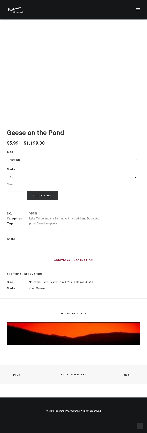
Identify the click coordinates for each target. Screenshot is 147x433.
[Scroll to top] (140, 425)
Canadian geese (47, 223)
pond (32, 223)
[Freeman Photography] (16, 9)
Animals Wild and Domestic (82, 218)
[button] (138, 9)
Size (10, 152)
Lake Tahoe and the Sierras (46, 218)
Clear (10, 184)
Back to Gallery (73, 374)
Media (11, 169)
